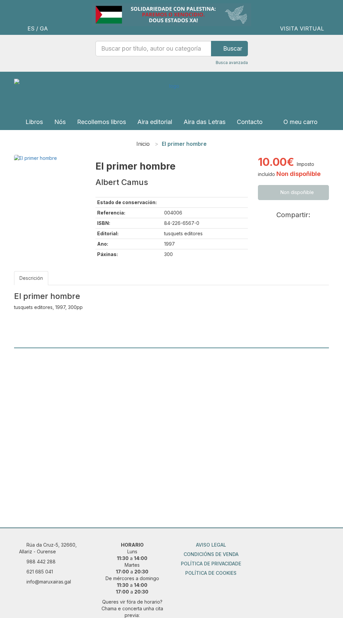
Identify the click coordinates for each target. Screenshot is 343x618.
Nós (60, 121)
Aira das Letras (204, 121)
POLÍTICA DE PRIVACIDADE (211, 563)
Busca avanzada (232, 62)
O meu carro (300, 121)
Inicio (143, 143)
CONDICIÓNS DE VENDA (211, 554)
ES (31, 28)
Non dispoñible (296, 192)
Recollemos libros (101, 121)
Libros (34, 121)
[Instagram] (282, 548)
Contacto (250, 121)
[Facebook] (296, 548)
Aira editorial (154, 121)
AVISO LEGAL (211, 545)
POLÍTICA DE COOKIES (210, 573)
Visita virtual (302, 28)
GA (44, 28)
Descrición (31, 278)
